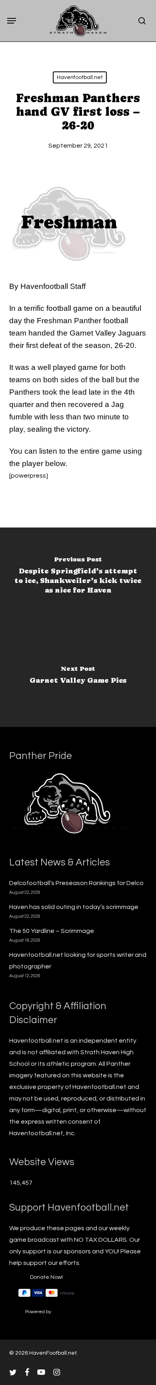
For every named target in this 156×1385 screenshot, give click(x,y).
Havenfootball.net (80, 77)
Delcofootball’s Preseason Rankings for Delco (76, 883)
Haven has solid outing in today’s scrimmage (73, 907)
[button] (11, 21)
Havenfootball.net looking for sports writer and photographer (77, 961)
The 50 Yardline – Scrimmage (51, 931)
